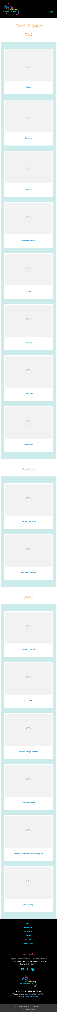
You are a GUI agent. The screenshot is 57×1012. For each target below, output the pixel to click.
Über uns (28, 935)
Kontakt (28, 939)
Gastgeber (28, 931)
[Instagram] (33, 969)
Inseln (28, 923)
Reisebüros (28, 943)
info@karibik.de (31, 997)
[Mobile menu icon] (51, 12)
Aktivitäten (28, 927)
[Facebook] (27, 969)
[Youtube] (22, 969)
